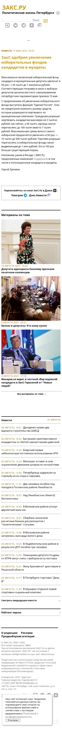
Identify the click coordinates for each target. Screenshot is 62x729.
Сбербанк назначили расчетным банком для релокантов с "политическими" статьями (24, 521)
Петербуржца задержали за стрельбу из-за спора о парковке (28, 474)
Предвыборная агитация (18, 636)
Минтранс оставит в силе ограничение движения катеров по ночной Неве (30, 463)
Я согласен (13, 720)
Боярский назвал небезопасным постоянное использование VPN (29, 451)
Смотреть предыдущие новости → (30, 600)
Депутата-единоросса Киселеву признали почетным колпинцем (27, 270)
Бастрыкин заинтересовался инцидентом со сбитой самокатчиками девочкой (30, 440)
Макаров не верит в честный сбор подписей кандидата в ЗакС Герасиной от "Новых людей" (29, 382)
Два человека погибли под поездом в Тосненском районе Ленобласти (27, 485)
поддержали (40, 159)
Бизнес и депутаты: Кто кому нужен (24, 325)
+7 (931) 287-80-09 (11, 683)
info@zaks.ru (30, 683)
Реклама (27, 633)
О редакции (9, 633)
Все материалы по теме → (31, 393)
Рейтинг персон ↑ (30, 612)
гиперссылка (19, 654)
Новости (6, 50)
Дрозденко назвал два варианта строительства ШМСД (25, 429)
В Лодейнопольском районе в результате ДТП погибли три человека (29, 545)
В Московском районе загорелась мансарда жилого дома (25, 534)
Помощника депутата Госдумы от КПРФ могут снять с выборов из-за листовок (30, 556)
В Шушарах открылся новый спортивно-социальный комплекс (28, 590)
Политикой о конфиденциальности (21, 715)
